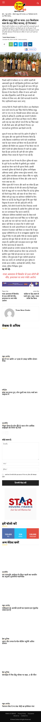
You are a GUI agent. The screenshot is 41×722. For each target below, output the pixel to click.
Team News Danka (8, 37)
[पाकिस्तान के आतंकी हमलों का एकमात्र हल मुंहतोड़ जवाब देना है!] (20, 591)
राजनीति (5, 423)
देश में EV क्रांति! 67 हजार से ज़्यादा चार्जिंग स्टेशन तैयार (19, 360)
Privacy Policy (22, 713)
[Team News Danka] (9, 314)
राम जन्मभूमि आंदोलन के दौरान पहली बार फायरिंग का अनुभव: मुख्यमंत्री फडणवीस (19, 575)
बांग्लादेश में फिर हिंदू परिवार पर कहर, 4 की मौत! (19, 675)
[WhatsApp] (11, 44)
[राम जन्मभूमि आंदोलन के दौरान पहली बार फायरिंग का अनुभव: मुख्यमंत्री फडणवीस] (20, 558)
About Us (16, 716)
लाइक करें (8, 529)
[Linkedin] (30, 44)
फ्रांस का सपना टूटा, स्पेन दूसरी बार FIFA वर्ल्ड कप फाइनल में (19, 393)
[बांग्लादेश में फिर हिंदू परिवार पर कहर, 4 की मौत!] (20, 658)
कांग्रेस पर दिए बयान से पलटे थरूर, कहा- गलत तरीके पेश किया (31, 296)
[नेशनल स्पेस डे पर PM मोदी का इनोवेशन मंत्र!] (20, 690)
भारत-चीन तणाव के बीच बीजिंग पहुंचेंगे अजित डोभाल (18, 642)
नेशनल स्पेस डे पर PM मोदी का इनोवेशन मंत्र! (18, 706)
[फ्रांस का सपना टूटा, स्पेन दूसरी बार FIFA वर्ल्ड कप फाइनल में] (20, 376)
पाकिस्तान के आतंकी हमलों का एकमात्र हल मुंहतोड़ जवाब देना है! (20, 609)
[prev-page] (3, 432)
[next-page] (6, 432)
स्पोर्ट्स (4, 390)
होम (3, 14)
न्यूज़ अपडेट (8, 14)
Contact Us (24, 716)
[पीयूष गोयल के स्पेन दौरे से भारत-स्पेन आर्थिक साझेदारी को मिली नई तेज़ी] (20, 409)
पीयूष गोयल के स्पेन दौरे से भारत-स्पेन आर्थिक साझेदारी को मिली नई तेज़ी (18, 426)
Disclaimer (31, 713)
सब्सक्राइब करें (33, 529)
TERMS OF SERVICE (10, 713)
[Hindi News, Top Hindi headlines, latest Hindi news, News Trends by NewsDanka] (20, 6)
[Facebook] (25, 44)
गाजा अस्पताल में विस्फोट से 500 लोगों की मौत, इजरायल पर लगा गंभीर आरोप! (20, 276)
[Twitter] (20, 44)
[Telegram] (16, 44)
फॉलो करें (20, 529)
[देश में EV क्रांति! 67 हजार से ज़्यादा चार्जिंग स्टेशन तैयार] (20, 342)
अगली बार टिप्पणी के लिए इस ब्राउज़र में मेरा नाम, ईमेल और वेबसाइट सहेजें (19, 476)
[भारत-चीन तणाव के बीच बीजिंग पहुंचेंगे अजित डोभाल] (20, 625)
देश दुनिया (5, 639)
